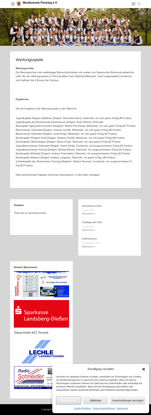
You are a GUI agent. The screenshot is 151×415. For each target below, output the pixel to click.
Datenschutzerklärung (104, 408)
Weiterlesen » (89, 213)
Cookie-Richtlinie (82, 408)
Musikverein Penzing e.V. (40, 2)
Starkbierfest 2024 (91, 206)
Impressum (122, 408)
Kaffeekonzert (89, 238)
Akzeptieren (69, 400)
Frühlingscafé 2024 (92, 222)
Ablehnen (95, 400)
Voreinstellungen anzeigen (127, 400)
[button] (143, 369)
